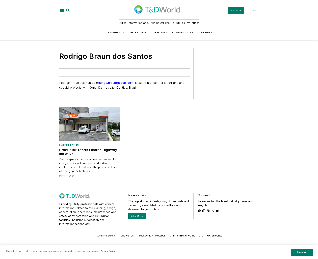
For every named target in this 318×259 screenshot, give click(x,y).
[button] (61, 10)
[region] (159, 252)
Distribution (138, 32)
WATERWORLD (215, 235)
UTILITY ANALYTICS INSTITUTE (186, 235)
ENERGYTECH (128, 235)
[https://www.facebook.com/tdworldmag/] (199, 210)
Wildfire (206, 32)
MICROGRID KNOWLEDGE (152, 235)
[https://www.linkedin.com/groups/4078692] (208, 210)
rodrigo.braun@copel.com (115, 82)
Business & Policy (184, 32)
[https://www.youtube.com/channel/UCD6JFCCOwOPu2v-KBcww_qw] (217, 210)
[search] (68, 10)
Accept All (301, 252)
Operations (159, 32)
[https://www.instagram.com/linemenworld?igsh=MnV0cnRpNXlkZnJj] (203, 210)
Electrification (69, 145)
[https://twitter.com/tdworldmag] (212, 210)
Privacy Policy (108, 251)
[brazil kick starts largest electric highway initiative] (89, 124)
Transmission (115, 32)
